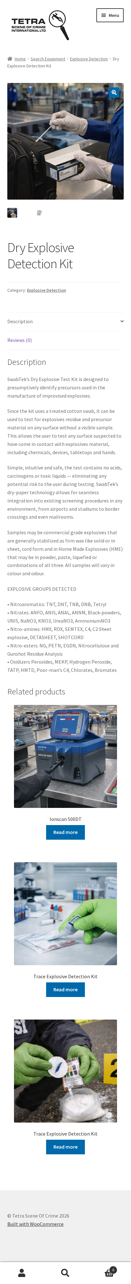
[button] (114, 92)
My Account (22, 1273)
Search (65, 1273)
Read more (65, 832)
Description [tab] (20, 321)
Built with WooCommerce (35, 1224)
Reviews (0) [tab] (19, 340)
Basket (100, 1267)
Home (20, 59)
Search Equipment (48, 59)
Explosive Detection (89, 59)
